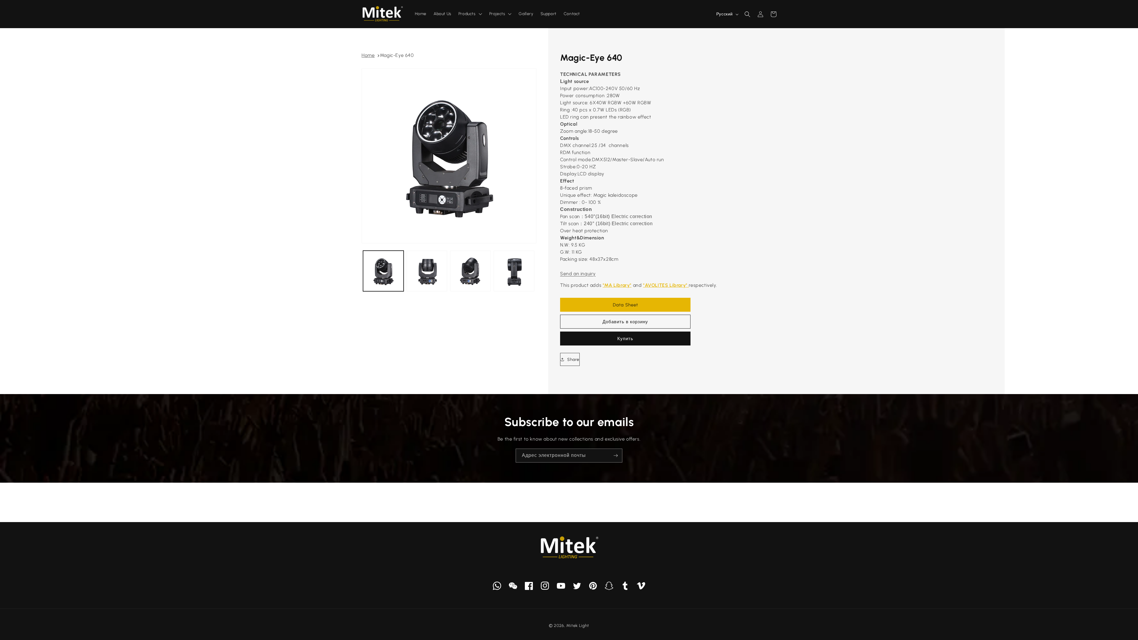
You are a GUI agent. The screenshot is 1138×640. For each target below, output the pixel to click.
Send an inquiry (578, 273)
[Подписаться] (615, 456)
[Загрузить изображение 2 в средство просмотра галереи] (427, 271)
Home (368, 55)
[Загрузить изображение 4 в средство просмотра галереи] (514, 271)
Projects (497, 13)
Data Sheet (625, 305)
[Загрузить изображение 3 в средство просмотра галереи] (470, 271)
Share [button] (573, 359)
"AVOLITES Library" (666, 285)
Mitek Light (577, 625)
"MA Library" (617, 285)
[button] (747, 14)
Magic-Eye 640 (397, 55)
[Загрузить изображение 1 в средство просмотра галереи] (383, 271)
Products (467, 13)
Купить (625, 338)
